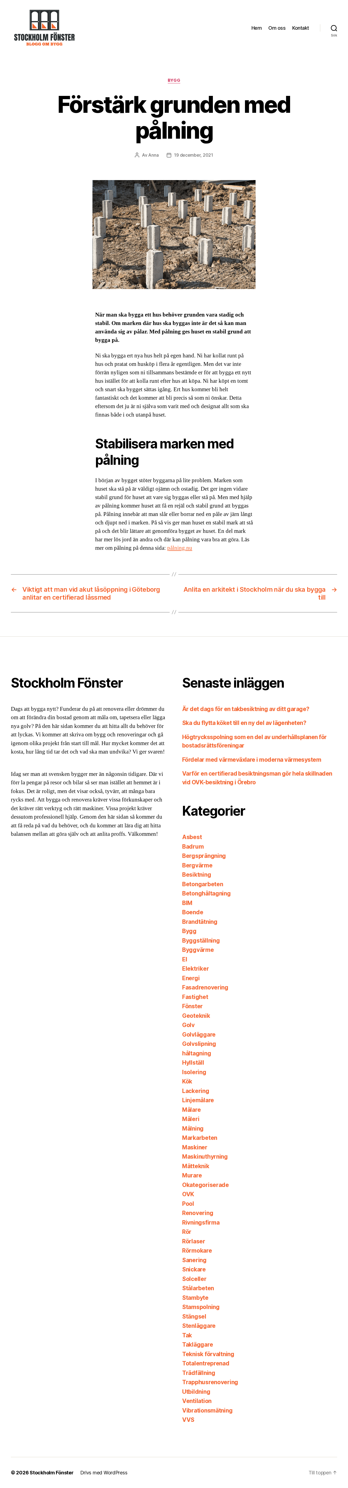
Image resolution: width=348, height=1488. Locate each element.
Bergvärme (197, 865)
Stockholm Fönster (51, 1472)
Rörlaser (193, 1241)
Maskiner (194, 1147)
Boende (192, 912)
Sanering (194, 1260)
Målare (191, 1109)
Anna (153, 155)
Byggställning (201, 940)
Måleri (190, 1119)
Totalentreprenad (205, 1363)
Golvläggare (199, 1034)
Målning (193, 1128)
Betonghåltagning (206, 893)
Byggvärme (198, 949)
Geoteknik (196, 1015)
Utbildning (196, 1391)
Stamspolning (201, 1307)
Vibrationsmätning (207, 1410)
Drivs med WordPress (104, 1472)
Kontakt (300, 28)
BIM (187, 903)
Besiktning (196, 874)
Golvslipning (199, 1043)
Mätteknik (195, 1166)
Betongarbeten (202, 884)
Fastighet (195, 997)
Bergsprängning (204, 855)
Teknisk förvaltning (208, 1354)
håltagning (196, 1053)
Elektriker (195, 968)
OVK (188, 1194)
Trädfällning (198, 1372)
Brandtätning (199, 921)
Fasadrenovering (205, 987)
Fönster (192, 1006)
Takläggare (197, 1344)
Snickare (194, 1269)
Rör (186, 1231)
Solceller (194, 1279)
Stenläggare (199, 1325)
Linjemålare (198, 1100)
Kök (187, 1081)
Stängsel (194, 1316)
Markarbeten (199, 1137)
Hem (256, 28)
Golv (188, 1025)
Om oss (276, 28)
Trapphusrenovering (210, 1382)
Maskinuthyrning (205, 1156)
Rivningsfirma (201, 1222)
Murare (192, 1175)
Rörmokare (197, 1250)
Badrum (193, 846)
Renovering (197, 1213)
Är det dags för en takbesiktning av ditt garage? (245, 709)
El (184, 959)
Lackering (195, 1091)
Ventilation (197, 1401)
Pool (188, 1203)
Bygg (174, 80)
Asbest (192, 837)
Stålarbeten (198, 1288)
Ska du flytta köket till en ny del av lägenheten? (244, 722)
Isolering (194, 1072)
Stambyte (195, 1297)
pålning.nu (179, 548)
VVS (188, 1419)
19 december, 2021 (193, 155)
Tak (187, 1335)
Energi (191, 978)
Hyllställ (193, 1062)
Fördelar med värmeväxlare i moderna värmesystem (251, 759)
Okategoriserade (205, 1185)
